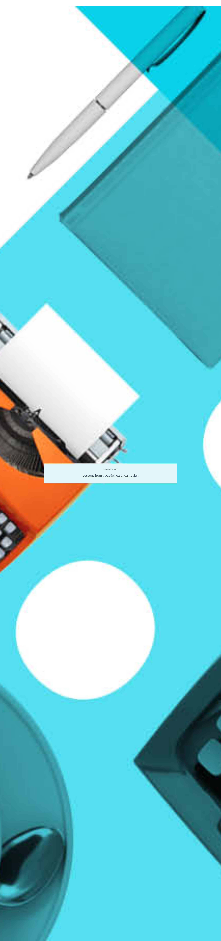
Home (138, 5)
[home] (16, 5)
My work (183, 5)
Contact (202, 5)
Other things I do (170, 5)
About (147, 5)
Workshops (156, 5)
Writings (193, 5)
